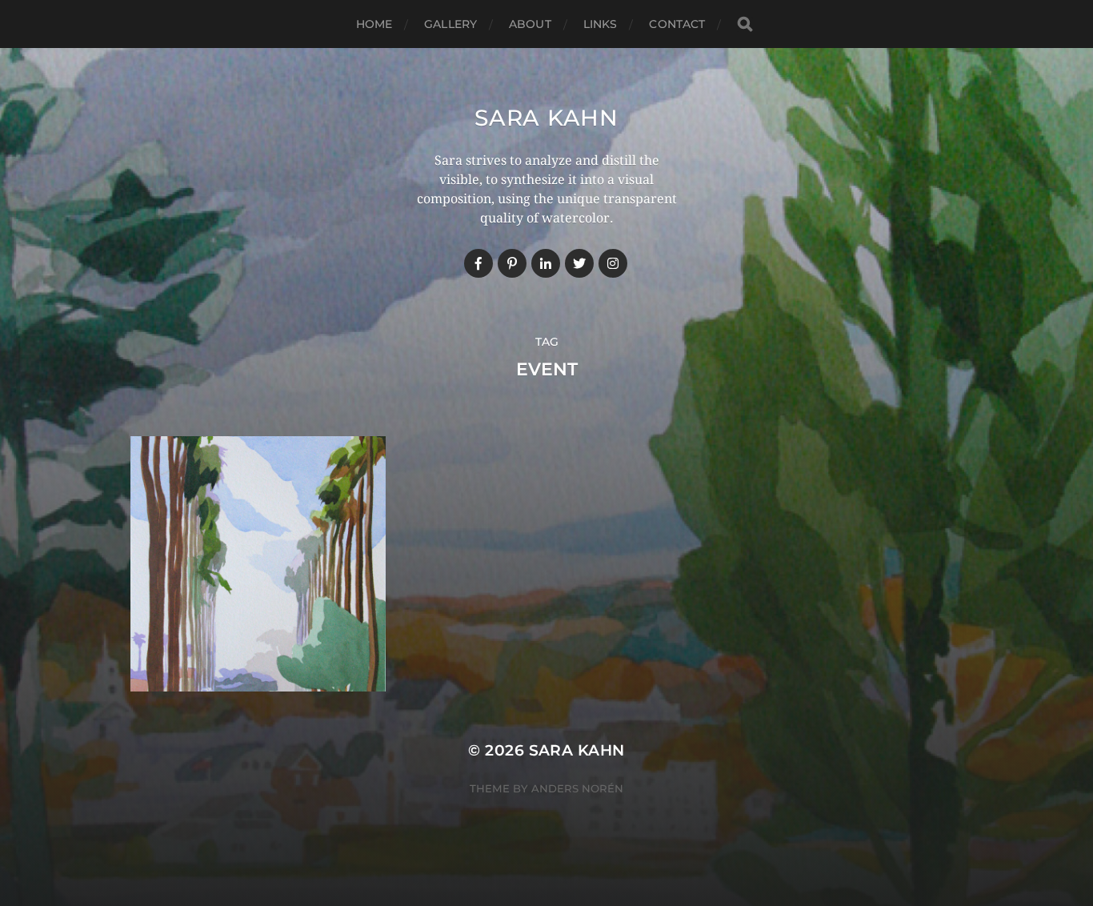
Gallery (450, 24)
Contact (677, 24)
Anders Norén (577, 788)
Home (374, 24)
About (530, 24)
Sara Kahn (546, 117)
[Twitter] (579, 263)
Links (600, 24)
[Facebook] (478, 263)
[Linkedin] (545, 263)
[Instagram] (613, 263)
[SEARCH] (745, 24)
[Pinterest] (512, 263)
